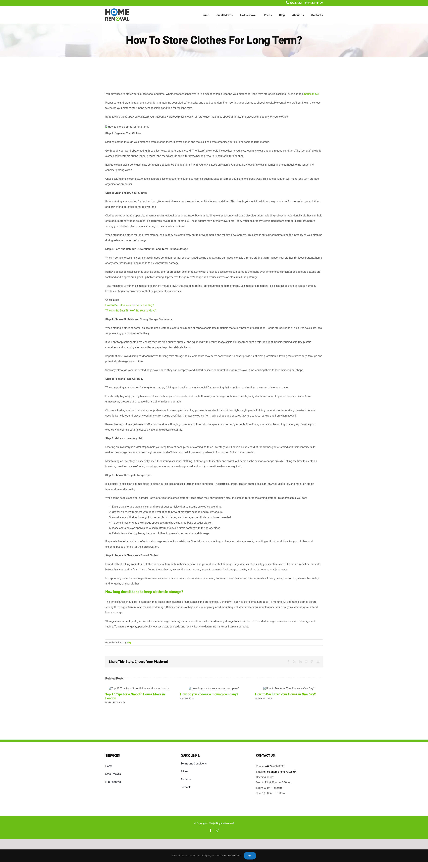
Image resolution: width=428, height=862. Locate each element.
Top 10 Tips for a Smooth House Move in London (139, 688)
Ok (249, 855)
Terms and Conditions (231, 855)
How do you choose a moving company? (214, 688)
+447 (268, 766)
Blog (129, 642)
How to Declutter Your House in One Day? (129, 305)
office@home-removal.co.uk (279, 771)
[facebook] (210, 830)
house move (311, 94)
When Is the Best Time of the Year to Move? (130, 310)
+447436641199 (313, 3)
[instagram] (217, 830)
